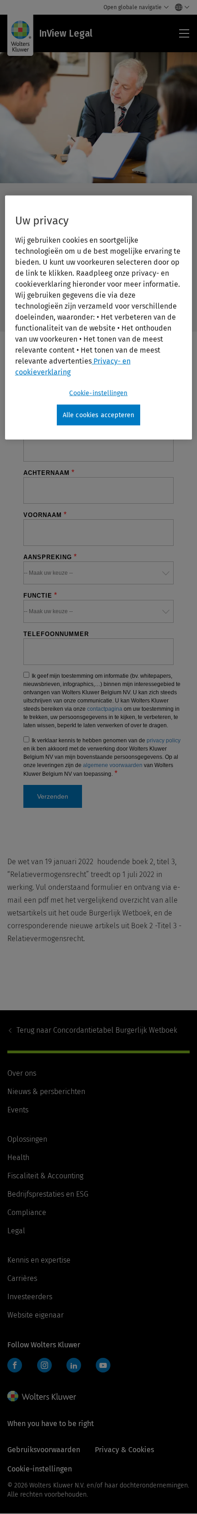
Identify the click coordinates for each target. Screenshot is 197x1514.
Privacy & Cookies (124, 1449)
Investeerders (29, 1296)
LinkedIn (73, 1365)
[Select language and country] (180, 7)
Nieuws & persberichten (46, 1091)
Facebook (14, 1365)
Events (17, 1110)
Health (18, 1157)
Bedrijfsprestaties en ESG (47, 1194)
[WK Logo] (41, 1396)
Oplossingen (27, 1139)
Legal (16, 1230)
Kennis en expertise (39, 1260)
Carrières (22, 1278)
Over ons (21, 1073)
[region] (98, 318)
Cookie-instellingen (98, 393)
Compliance (26, 1212)
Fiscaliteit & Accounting (45, 1175)
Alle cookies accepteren (99, 415)
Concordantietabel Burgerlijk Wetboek (96, 1030)
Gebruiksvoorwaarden (43, 1449)
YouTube (103, 1365)
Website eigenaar (35, 1315)
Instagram (44, 1365)
